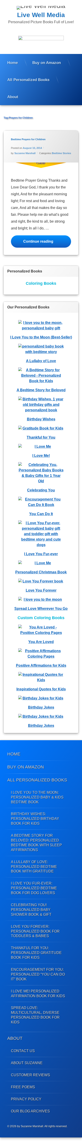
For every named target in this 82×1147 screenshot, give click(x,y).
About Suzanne (27, 1063)
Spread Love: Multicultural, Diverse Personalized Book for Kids (35, 1015)
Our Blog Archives (30, 1111)
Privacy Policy (26, 1099)
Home (12, 62)
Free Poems (23, 1087)
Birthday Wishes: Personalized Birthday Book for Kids (35, 818)
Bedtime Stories (61, 153)
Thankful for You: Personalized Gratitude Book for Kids (36, 952)
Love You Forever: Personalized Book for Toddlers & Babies (35, 931)
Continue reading (47, 241)
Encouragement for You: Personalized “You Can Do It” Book (38, 974)
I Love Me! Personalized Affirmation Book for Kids (38, 993)
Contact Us (23, 1051)
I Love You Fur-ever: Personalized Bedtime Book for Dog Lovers (34, 888)
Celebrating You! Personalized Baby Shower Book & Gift (31, 909)
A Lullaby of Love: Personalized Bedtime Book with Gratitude (34, 866)
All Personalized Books (28, 79)
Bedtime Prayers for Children (28, 139)
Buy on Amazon (46, 62)
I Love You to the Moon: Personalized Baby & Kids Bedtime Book (37, 797)
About (12, 96)
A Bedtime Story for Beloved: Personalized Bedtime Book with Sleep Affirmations (36, 842)
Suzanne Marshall (25, 153)
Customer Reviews (30, 1075)
